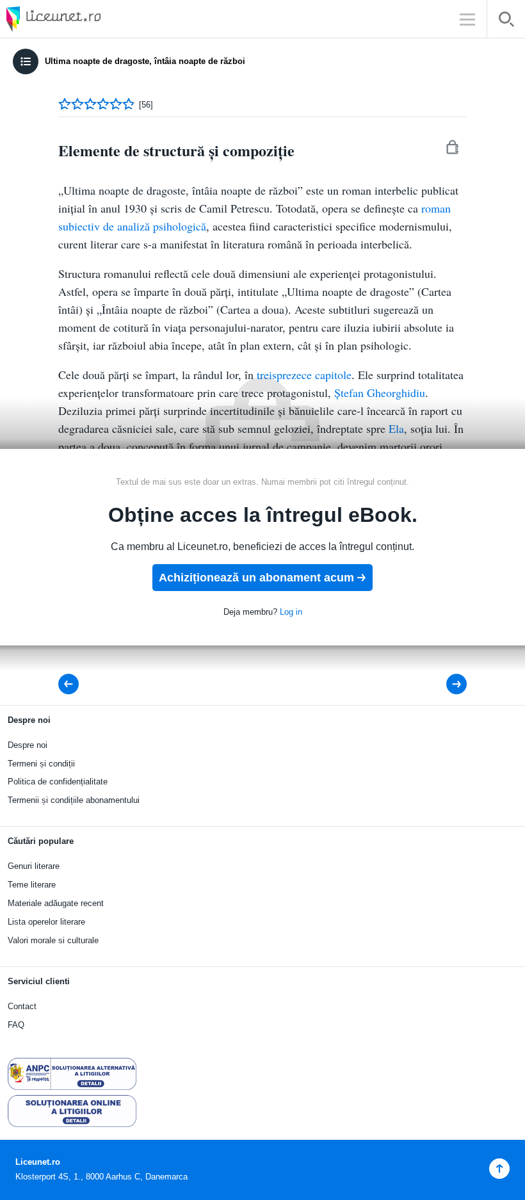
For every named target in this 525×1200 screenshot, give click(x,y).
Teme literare (32, 884)
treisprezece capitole (304, 374)
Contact (22, 1006)
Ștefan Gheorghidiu (379, 392)
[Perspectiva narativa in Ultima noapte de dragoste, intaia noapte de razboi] (72, 684)
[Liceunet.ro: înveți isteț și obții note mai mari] (89, 19)
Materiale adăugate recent (56, 903)
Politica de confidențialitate (58, 781)
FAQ (16, 1025)
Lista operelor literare (46, 922)
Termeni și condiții (41, 763)
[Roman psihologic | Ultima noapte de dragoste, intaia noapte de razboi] (448, 684)
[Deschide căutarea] (506, 21)
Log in (291, 612)
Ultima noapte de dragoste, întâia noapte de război (145, 61)
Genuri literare (34, 866)
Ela (396, 428)
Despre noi (27, 745)
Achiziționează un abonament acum (256, 577)
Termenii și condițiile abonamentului (74, 800)
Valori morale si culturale (53, 940)
